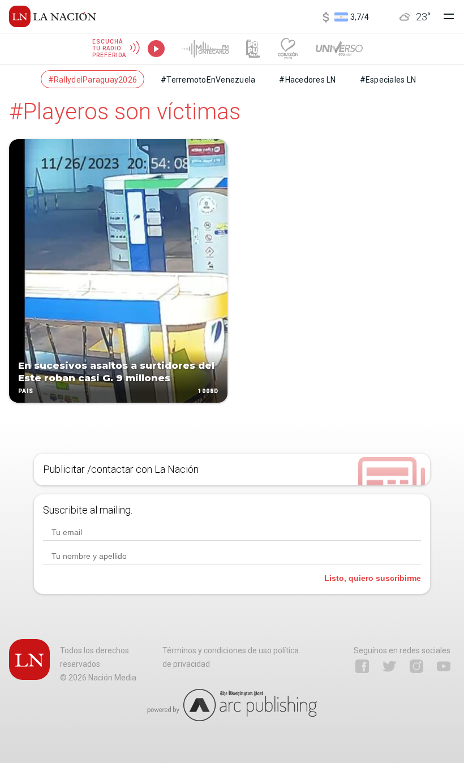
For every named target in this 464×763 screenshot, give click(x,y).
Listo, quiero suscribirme (372, 578)
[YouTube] (444, 666)
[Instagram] (416, 666)
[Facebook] (362, 666)
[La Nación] (52, 16)
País (25, 391)
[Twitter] (389, 666)
